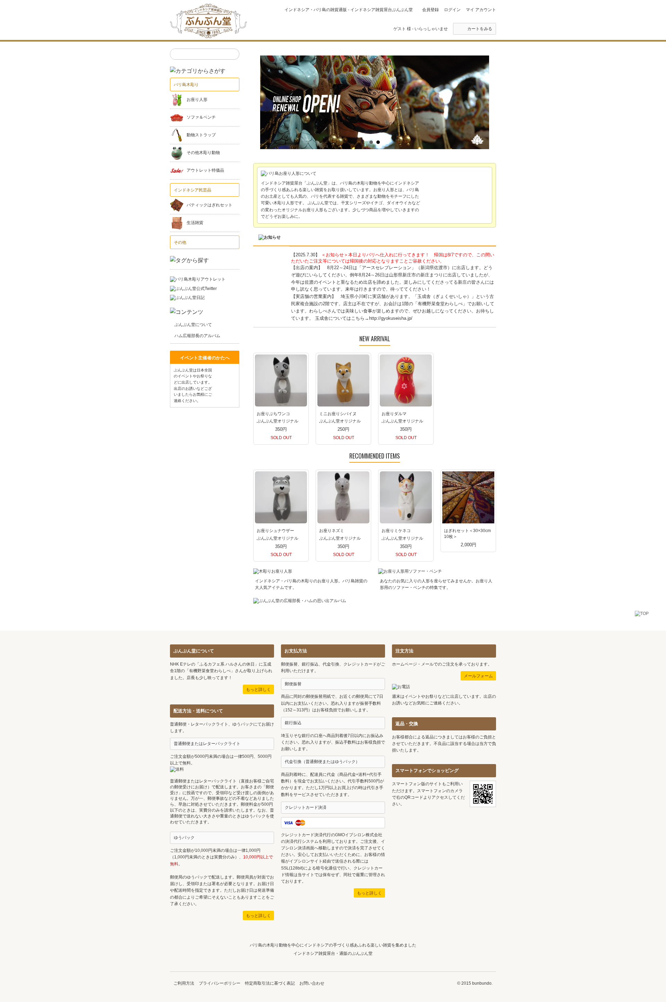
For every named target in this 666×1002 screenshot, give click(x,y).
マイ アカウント (481, 9)
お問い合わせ (311, 983)
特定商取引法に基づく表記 (270, 983)
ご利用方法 (183, 983)
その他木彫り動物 (203, 153)
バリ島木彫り (186, 84)
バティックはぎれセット (209, 205)
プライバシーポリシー (219, 983)
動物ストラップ (201, 135)
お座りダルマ (394, 413)
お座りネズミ (331, 530)
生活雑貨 (195, 223)
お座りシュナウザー (275, 530)
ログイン (452, 9)
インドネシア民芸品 (192, 190)
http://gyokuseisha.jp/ (390, 318)
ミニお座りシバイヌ (338, 413)
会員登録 (430, 9)
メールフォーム (478, 676)
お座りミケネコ (396, 530)
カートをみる (479, 28)
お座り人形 (197, 99)
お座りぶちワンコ (273, 413)
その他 (180, 242)
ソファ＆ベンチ (201, 117)
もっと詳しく (258, 689)
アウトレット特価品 (205, 170)
